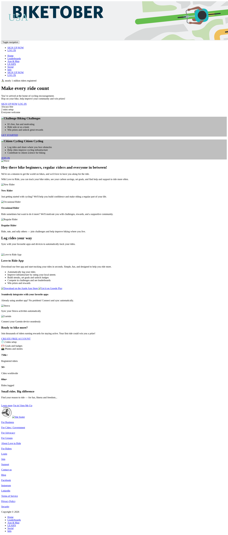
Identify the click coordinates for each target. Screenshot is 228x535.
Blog (3, 475)
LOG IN (11, 50)
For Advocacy (8, 432)
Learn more (7, 405)
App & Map (13, 61)
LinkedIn (5, 490)
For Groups (7, 438)
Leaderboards (14, 58)
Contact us (6, 469)
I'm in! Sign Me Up (22, 405)
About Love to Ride (11, 443)
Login (4, 454)
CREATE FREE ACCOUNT (16, 338)
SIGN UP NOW (15, 47)
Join (3, 459)
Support (5, 464)
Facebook (6, 480)
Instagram (6, 485)
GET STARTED (9, 135)
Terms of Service (9, 496)
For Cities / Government (13, 427)
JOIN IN (5, 158)
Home (10, 55)
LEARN (11, 64)
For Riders (6, 448)
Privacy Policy (8, 501)
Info (9, 69)
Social (10, 67)
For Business (7, 422)
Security (5, 506)
